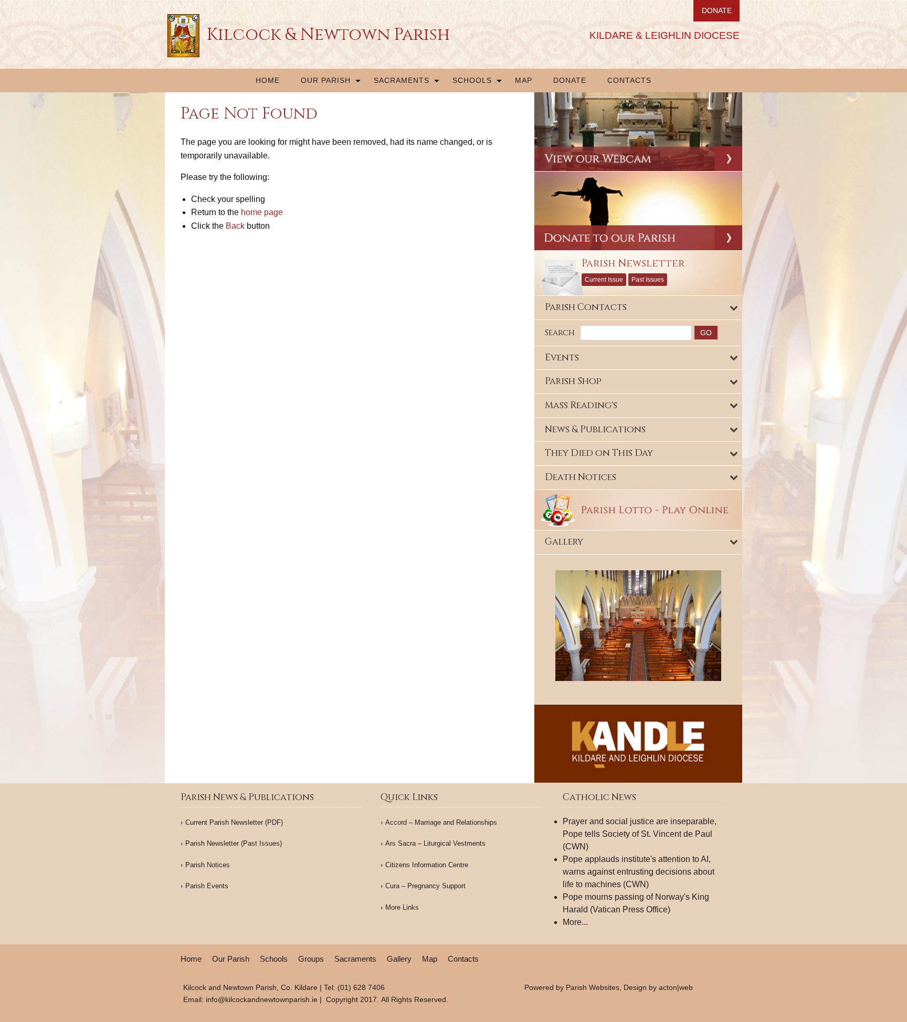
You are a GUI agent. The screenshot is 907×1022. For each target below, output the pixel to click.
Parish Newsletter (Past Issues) (233, 843)
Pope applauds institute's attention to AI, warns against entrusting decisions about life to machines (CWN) (638, 872)
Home (268, 80)
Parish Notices (207, 864)
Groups (311, 959)
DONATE (717, 10)
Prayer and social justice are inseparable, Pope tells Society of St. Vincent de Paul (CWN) (639, 834)
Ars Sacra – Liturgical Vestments (435, 843)
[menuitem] (267, 80)
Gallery (399, 959)
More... (575, 922)
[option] (638, 625)
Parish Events (206, 885)
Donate (569, 80)
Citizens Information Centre (426, 864)
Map (523, 80)
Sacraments (401, 80)
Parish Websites (592, 987)
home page (262, 212)
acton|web (676, 987)
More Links (402, 907)
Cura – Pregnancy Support (425, 885)
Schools (472, 80)
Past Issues (647, 279)
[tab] (638, 308)
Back (235, 225)
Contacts (629, 80)
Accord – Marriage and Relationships (441, 822)
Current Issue (604, 279)
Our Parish (326, 80)
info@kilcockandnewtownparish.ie (262, 999)
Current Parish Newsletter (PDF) (234, 822)
